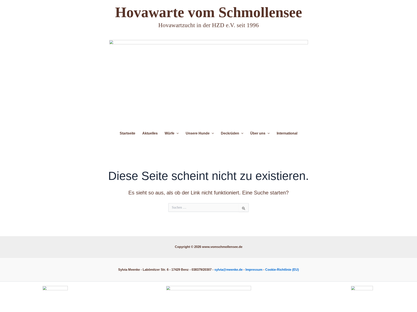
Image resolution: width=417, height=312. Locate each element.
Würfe (169, 133)
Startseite (127, 133)
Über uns (257, 133)
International (287, 133)
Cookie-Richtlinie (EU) (282, 269)
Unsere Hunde (198, 133)
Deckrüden (230, 133)
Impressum (253, 269)
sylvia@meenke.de (228, 269)
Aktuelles (150, 133)
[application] (176, 133)
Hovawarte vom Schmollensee (208, 12)
